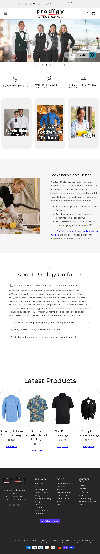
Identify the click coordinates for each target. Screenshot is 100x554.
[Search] (94, 4)
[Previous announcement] (3, 4)
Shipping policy (68, 543)
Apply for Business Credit (87, 503)
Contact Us (84, 485)
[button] (5, 13)
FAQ (36, 486)
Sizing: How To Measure (41, 512)
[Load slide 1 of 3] (43, 65)
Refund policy (38, 543)
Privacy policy (87, 540)
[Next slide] (57, 65)
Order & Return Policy (41, 494)
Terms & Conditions (40, 506)
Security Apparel (64, 492)
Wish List (83, 495)
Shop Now (11, 446)
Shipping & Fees (42, 490)
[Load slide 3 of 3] (51, 65)
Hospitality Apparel (62, 487)
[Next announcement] (65, 4)
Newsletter (62, 501)
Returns (82, 489)
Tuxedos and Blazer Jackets (63, 497)
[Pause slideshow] (63, 65)
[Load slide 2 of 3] (47, 65)
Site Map (61, 505)
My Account (84, 492)
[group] (50, 40)
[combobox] (81, 3)
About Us (39, 483)
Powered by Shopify (72, 540)
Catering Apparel (66, 231)
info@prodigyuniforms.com (15, 499)
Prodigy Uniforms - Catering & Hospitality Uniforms (43, 540)
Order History (85, 498)
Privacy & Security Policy (43, 500)
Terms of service (53, 543)
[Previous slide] (36, 65)
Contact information (85, 543)
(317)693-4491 (17, 496)
